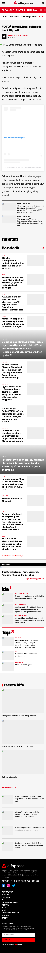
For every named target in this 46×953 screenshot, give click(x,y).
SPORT (5, 918)
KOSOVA (5, 905)
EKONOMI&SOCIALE (10, 902)
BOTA (4, 907)
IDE (40, 10)
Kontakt (5, 881)
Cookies (35, 881)
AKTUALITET (8, 10)
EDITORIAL (32, 10)
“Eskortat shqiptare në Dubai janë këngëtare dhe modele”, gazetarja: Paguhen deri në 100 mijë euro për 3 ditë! (30, 209)
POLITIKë (20, 10)
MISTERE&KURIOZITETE (12, 913)
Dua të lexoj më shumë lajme (13, 556)
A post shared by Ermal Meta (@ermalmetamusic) (23, 167)
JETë (4, 910)
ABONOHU (7, 939)
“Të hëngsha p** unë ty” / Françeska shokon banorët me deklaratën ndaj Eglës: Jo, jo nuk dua (30, 222)
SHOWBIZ (6, 915)
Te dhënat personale (20, 881)
